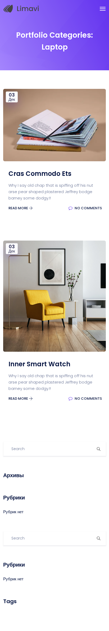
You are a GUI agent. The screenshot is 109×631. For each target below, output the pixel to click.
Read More (18, 208)
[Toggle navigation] (102, 9)
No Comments (88, 208)
